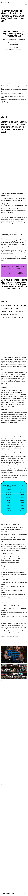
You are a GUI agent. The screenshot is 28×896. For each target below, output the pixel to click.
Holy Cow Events (6, 3)
